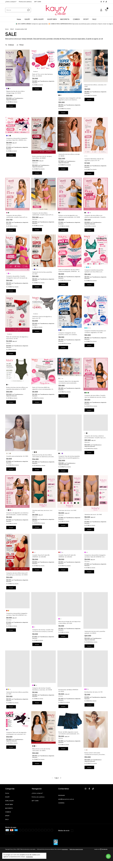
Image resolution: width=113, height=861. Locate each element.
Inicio (7, 29)
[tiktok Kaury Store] (106, 1)
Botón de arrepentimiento (76, 849)
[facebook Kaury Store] (104, 1)
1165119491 (61, 795)
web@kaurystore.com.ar (66, 799)
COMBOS (76, 19)
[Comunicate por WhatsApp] (108, 856)
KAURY (27, 19)
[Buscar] (28, 10)
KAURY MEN (52, 19)
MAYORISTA (64, 19)
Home (19, 19)
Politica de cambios (25, 1)
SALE (94, 19)
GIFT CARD (37, 1)
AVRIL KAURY (39, 19)
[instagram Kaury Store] (101, 1)
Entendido (29, 856)
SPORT (86, 19)
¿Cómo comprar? (10, 1)
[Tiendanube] (101, 849)
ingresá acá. (65, 849)
